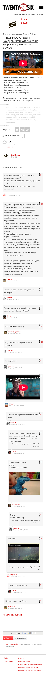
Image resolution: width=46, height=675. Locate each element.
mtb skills (37, 115)
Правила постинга (25, 661)
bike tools (36, 107)
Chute (9, 316)
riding (13, 115)
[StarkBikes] (6, 158)
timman (9, 297)
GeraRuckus (16, 504)
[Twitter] (17, 129)
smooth (9, 194)
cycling (30, 110)
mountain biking (16, 107)
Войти (6, 658)
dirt (25, 112)
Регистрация (8, 661)
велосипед (10, 122)
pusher (17, 120)
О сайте (21, 658)
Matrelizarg (11, 606)
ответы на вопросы (14, 110)
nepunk (9, 279)
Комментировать (12, 614)
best (30, 115)
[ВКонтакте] (22, 129)
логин (41, 14)
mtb (7, 107)
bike (25, 110)
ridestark (9, 120)
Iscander (11, 366)
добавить (8, 638)
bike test (27, 107)
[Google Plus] (27, 129)
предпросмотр (20, 638)
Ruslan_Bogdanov (14, 332)
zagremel (13, 574)
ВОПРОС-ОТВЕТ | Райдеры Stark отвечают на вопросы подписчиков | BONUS (20, 42)
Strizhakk (31, 120)
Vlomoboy (12, 404)
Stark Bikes (24, 21)
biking (30, 112)
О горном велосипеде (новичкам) (30, 664)
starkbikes (33, 117)
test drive (24, 117)
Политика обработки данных (28, 667)
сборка (24, 120)
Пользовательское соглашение (29, 670)
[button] (11, 633)
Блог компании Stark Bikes (20, 34)
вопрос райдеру (13, 117)
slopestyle (19, 112)
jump (26, 115)
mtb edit (19, 115)
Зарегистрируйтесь (21, 14)
